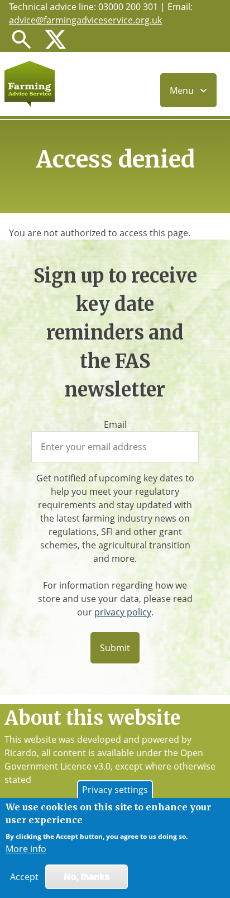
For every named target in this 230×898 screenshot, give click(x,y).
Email (115, 424)
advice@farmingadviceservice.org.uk (85, 20)
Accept (24, 877)
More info (26, 849)
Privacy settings (115, 790)
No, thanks (86, 876)
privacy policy (122, 612)
